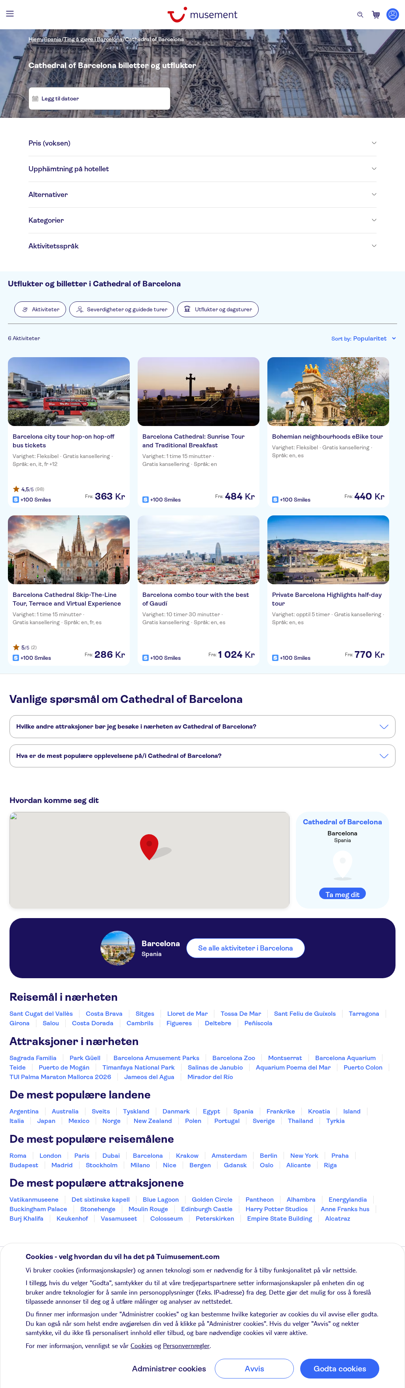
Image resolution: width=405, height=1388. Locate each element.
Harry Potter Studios (277, 1209)
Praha (340, 1155)
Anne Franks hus (345, 1209)
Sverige (264, 1121)
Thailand (300, 1121)
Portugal (227, 1121)
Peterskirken (215, 1218)
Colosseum (166, 1218)
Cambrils (140, 1023)
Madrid (62, 1165)
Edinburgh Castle (207, 1209)
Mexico (78, 1121)
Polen (193, 1121)
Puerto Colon (363, 1067)
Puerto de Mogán (64, 1067)
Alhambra (301, 1199)
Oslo (266, 1165)
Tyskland (136, 1111)
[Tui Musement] (202, 15)
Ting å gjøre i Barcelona (93, 39)
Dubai (111, 1155)
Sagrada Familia (33, 1058)
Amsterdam (229, 1155)
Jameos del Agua (149, 1077)
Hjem (35, 39)
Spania (52, 39)
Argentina (24, 1111)
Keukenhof (72, 1218)
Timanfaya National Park (138, 1067)
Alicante (298, 1165)
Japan (46, 1121)
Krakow (187, 1155)
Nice (169, 1165)
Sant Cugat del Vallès (41, 1013)
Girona (19, 1023)
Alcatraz (337, 1218)
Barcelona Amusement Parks (156, 1058)
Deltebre (218, 1023)
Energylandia (348, 1199)
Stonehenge (97, 1209)
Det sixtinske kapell (101, 1199)
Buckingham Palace (38, 1209)
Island (352, 1111)
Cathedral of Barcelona (154, 39)
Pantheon (260, 1199)
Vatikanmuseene (34, 1199)
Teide (17, 1067)
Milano (140, 1165)
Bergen (200, 1165)
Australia (65, 1111)
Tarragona (364, 1013)
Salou (51, 1023)
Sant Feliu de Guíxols (305, 1013)
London (50, 1155)
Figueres (179, 1023)
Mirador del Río (210, 1077)
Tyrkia (335, 1121)
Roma (17, 1155)
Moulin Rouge (148, 1209)
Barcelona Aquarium (345, 1058)
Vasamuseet (119, 1218)
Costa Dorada (93, 1023)
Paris (81, 1155)
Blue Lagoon (161, 1199)
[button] (40, 309)
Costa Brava (104, 1013)
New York (304, 1155)
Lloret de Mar (187, 1013)
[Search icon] (360, 14)
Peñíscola (258, 1023)
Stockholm (101, 1165)
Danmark (176, 1111)
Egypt (211, 1111)
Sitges (145, 1013)
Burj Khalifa (26, 1218)
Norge (111, 1121)
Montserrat (285, 1058)
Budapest (23, 1165)
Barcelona (148, 1155)
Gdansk (235, 1165)
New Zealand (153, 1121)
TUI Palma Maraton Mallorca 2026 (60, 1077)
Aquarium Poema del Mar (293, 1067)
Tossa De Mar (241, 1013)
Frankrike (281, 1111)
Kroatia (319, 1111)
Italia (16, 1121)
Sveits (101, 1111)
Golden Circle (212, 1199)
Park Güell (85, 1058)
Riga (330, 1165)
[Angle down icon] (223, 143)
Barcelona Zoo (233, 1058)
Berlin (268, 1155)
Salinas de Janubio (215, 1067)
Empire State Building (279, 1218)
